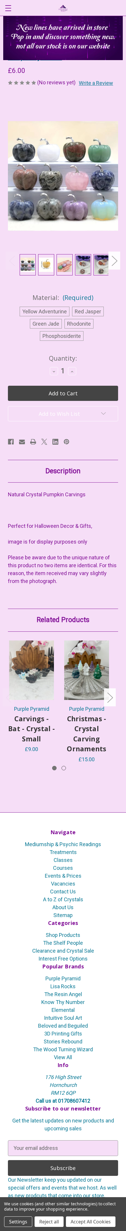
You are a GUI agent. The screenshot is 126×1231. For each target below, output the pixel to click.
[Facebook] (11, 441)
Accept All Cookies (91, 1221)
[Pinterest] (66, 441)
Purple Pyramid (63, 978)
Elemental (63, 1010)
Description (63, 471)
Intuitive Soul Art (63, 1018)
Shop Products (63, 935)
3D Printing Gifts (63, 1034)
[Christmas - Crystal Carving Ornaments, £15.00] (86, 670)
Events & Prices (63, 876)
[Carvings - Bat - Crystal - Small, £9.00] (31, 670)
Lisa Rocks (63, 986)
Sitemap (63, 915)
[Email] (22, 441)
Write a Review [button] (96, 83)
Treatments (63, 852)
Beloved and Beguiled (63, 1026)
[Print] (33, 441)
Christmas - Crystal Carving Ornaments (86, 734)
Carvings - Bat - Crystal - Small (31, 728)
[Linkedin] (55, 441)
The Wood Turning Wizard (63, 1049)
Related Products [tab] (63, 620)
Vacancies (63, 884)
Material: (63, 298)
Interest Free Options (63, 959)
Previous (12, 260)
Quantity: (63, 358)
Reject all (49, 1221)
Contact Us (63, 891)
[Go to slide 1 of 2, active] (54, 768)
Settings (18, 1221)
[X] (44, 441)
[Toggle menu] (8, 8)
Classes (63, 860)
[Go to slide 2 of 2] (64, 768)
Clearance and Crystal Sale (63, 951)
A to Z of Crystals (63, 899)
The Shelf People (63, 943)
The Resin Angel (63, 994)
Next (114, 260)
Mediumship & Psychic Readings (63, 844)
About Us (63, 907)
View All (63, 1057)
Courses (63, 868)
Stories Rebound (63, 1041)
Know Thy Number (63, 1002)
